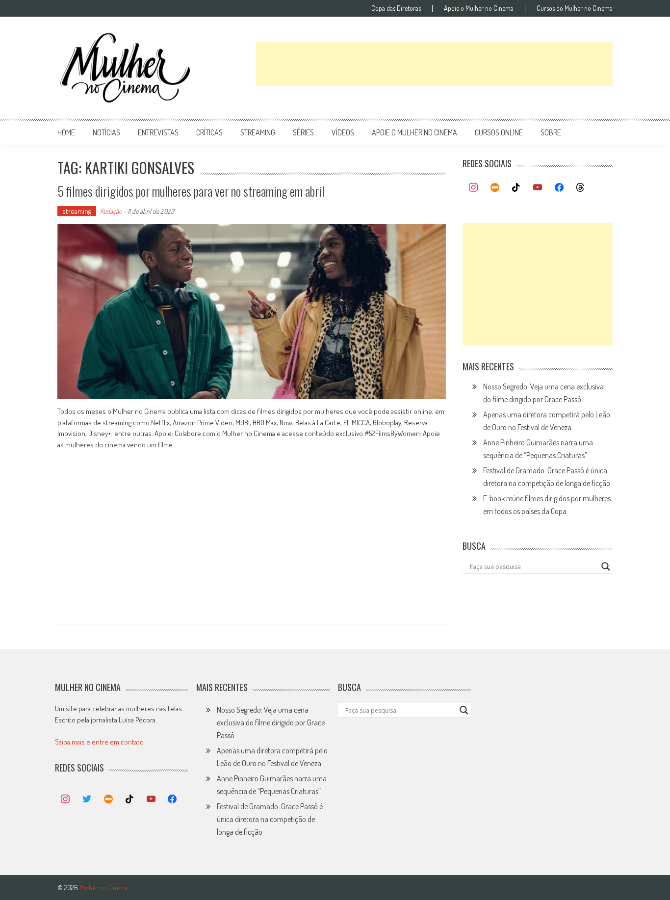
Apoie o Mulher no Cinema (479, 8)
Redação (111, 211)
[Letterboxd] (495, 188)
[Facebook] (559, 188)
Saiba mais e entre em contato (99, 741)
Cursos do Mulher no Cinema (575, 8)
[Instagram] (473, 188)
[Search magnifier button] (606, 566)
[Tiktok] (516, 188)
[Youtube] (537, 188)
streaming (257, 132)
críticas (209, 132)
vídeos (343, 132)
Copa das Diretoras (396, 8)
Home (66, 132)
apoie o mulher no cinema (414, 132)
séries (303, 132)
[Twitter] (87, 799)
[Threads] (580, 188)
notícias (106, 132)
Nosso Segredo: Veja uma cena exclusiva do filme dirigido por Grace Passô (271, 722)
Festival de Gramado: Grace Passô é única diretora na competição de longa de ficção (270, 819)
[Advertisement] (434, 64)
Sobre (551, 132)
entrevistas (158, 132)
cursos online (499, 132)
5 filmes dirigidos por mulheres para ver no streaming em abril (191, 191)
